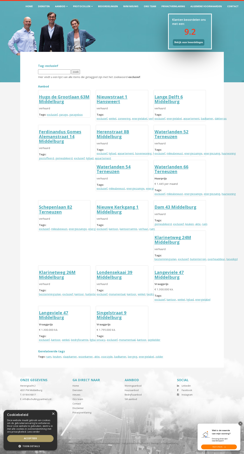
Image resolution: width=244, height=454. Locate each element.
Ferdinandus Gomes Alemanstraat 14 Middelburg (60, 136)
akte (198, 224)
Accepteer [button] (30, 438)
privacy (101, 339)
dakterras (221, 118)
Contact (233, 6)
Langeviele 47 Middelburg (169, 274)
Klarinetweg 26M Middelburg (57, 274)
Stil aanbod (131, 399)
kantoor (113, 229)
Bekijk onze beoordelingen (188, 42)
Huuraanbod (132, 390)
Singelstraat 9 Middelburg (111, 315)
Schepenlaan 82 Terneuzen (55, 209)
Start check (217, 447)
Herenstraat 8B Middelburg (113, 134)
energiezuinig (212, 153)
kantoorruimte (128, 229)
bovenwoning (143, 153)
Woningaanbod (133, 385)
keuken (189, 224)
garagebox (76, 114)
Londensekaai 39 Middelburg (114, 274)
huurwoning (229, 153)
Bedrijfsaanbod (133, 394)
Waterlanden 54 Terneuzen (114, 169)
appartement (191, 118)
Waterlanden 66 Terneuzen (171, 169)
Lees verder (33, 431)
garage (63, 114)
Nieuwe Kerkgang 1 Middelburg (118, 209)
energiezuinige (193, 153)
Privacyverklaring (173, 6)
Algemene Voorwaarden (206, 6)
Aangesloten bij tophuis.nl (135, 443)
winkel (112, 118)
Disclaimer (78, 408)
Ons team (150, 6)
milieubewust (175, 153)
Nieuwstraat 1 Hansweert (112, 99)
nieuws (76, 394)
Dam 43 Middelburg (175, 207)
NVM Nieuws (130, 6)
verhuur (143, 229)
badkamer (207, 118)
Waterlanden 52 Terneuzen (171, 134)
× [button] (53, 413)
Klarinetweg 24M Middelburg (173, 239)
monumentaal (117, 294)
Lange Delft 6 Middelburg (169, 99)
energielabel (139, 118)
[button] (30, 446)
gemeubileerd (64, 158)
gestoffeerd (46, 158)
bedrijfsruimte (79, 339)
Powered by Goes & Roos (78, 443)
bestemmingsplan (165, 259)
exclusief (52, 114)
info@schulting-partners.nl (37, 399)
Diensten (44, 6)
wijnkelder (154, 339)
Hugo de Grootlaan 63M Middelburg (64, 99)
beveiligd (232, 259)
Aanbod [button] (60, 6)
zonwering (124, 118)
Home (29, 6)
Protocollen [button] (82, 6)
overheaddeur (216, 259)
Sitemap (155, 443)
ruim (204, 224)
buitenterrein (198, 259)
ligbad (89, 158)
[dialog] (30, 430)
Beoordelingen (108, 6)
